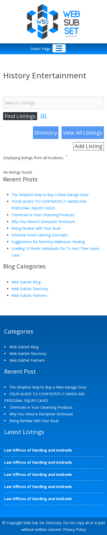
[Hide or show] (66, 156)
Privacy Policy (74, 529)
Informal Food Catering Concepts (39, 234)
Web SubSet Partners (29, 295)
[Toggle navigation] (59, 48)
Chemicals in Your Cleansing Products (43, 214)
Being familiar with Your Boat (36, 228)
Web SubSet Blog (26, 282)
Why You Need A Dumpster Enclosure (43, 221)
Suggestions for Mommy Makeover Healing (48, 241)
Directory (46, 132)
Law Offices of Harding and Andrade (38, 450)
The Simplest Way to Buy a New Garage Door (50, 194)
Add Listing (88, 146)
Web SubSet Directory (29, 288)
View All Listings (82, 132)
